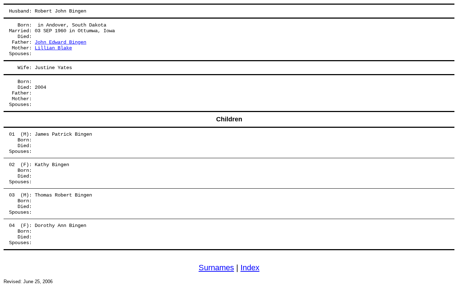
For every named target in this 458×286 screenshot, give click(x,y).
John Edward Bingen (60, 42)
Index (249, 267)
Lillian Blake (53, 48)
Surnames (216, 267)
